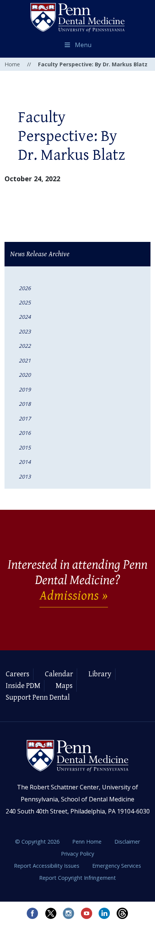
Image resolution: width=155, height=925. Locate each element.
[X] (50, 913)
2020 (25, 374)
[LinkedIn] (105, 913)
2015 (25, 447)
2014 (25, 461)
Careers (17, 674)
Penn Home (87, 841)
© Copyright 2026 (37, 841)
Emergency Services (116, 865)
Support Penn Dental (38, 697)
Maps (64, 686)
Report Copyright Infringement (77, 877)
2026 (25, 288)
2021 (25, 360)
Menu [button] (83, 45)
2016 (25, 432)
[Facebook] (32, 913)
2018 (25, 403)
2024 (25, 316)
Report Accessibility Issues (47, 865)
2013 (25, 476)
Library (99, 674)
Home (12, 64)
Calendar (59, 674)
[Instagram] (68, 913)
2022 (25, 345)
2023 (25, 331)
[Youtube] (87, 913)
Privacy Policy (77, 853)
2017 (25, 418)
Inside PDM (23, 686)
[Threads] (123, 913)
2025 (25, 302)
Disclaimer (127, 841)
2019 (25, 389)
